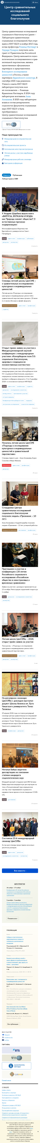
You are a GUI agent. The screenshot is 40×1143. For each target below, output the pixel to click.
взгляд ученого (7, 393)
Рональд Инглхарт (27, 47)
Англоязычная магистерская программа (18, 149)
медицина (29, 400)
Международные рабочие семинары (17, 159)
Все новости (19, 870)
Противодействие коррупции (10, 1110)
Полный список (6, 1080)
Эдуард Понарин (10, 50)
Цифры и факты (6, 1090)
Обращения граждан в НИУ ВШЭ (11, 1105)
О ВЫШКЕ (5, 1087)
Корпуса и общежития (8, 1100)
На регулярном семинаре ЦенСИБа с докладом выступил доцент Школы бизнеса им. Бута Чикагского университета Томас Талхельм (18, 703)
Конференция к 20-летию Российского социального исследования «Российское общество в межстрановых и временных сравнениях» (18, 892)
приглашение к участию (20, 393)
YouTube (6, 1040)
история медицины (8, 397)
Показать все (12, 918)
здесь (31, 1128)
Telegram (7, 1035)
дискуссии (6, 242)
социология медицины (27, 404)
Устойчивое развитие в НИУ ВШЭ (11, 1095)
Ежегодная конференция (13, 163)
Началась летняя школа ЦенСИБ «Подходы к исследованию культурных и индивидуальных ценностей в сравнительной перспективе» (18, 448)
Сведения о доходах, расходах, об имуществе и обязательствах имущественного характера (15, 1114)
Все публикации (13, 1024)
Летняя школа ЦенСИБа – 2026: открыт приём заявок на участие (18, 640)
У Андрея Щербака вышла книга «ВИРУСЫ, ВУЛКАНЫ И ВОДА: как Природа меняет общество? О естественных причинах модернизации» (18, 219)
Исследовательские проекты (15, 145)
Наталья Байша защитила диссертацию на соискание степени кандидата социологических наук (15, 773)
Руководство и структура (9, 1092)
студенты (5, 309)
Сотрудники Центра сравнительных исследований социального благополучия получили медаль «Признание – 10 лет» (19, 513)
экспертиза (14, 242)
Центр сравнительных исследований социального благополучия (20, 13)
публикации (30, 238)
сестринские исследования (11, 404)
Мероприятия (19, 884)
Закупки (4, 1103)
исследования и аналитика (18, 390)
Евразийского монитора (24, 78)
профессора (21, 238)
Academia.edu (8, 1037)
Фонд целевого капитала (9, 1108)
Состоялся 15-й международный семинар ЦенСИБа (18, 839)
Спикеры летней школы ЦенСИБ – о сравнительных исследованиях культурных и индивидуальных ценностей (19, 285)
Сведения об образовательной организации (14, 1117)
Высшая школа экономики (11, 2)
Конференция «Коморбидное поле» (13, 400)
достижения (22, 530)
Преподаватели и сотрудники (10, 1098)
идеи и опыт (11, 238)
